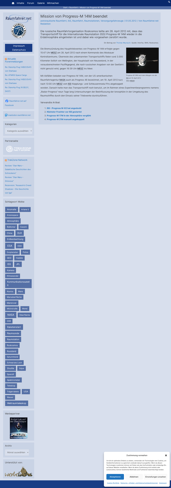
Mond (24, 308)
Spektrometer (13, 380)
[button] (166, 455)
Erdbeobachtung (15, 239)
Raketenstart (14, 327)
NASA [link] (132, 81)
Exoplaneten (12, 252)
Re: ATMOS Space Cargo (16, 75)
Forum (30, 3)
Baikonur (11, 227)
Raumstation (13, 339)
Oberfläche (24, 315)
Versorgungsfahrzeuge (112, 21)
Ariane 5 (25, 209)
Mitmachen (53, 3)
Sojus (21, 368)
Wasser (10, 397)
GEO (9, 258)
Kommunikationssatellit (18, 283)
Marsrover (12, 303)
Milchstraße (12, 308)
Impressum (163, 483)
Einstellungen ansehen (155, 477)
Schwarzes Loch (14, 362)
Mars (20, 291)
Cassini (23, 227)
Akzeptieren (115, 477)
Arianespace (12, 215)
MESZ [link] (54, 52)
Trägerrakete (13, 391)
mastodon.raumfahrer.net (19, 115)
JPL (18, 264)
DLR (19, 233)
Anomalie (11, 209)
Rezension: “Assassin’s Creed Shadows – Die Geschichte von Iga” (18, 189)
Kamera (10, 270)
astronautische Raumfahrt (53, 21)
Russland (11, 351)
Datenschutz (19, 49)
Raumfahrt (77, 21)
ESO (20, 246)
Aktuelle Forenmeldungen (14, 60)
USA (26, 391)
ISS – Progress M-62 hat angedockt (64, 108)
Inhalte (20, 3)
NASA (10, 314)
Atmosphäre (13, 221)
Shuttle (10, 368)
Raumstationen (91, 21)
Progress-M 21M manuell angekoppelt (65, 119)
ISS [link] (127, 78)
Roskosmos (12, 345)
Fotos (25, 252)
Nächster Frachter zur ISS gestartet (64, 112)
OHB (9, 321)
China (9, 233)
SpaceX (10, 374)
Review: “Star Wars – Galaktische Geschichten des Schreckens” (18, 169)
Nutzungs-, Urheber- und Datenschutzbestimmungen (139, 483)
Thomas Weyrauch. (123, 43)
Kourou (10, 291)
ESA (9, 245)
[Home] (13, 3)
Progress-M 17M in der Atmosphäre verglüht (69, 115)
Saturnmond (12, 357)
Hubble (19, 258)
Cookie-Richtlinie (113, 483)
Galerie (41, 3)
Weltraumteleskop (16, 403)
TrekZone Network (17, 160)
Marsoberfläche (14, 297)
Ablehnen (134, 477)
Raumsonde (13, 333)
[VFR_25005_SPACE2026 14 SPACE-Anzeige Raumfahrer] (18, 428)
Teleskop (11, 385)
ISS (9, 264)
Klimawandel (12, 276)
